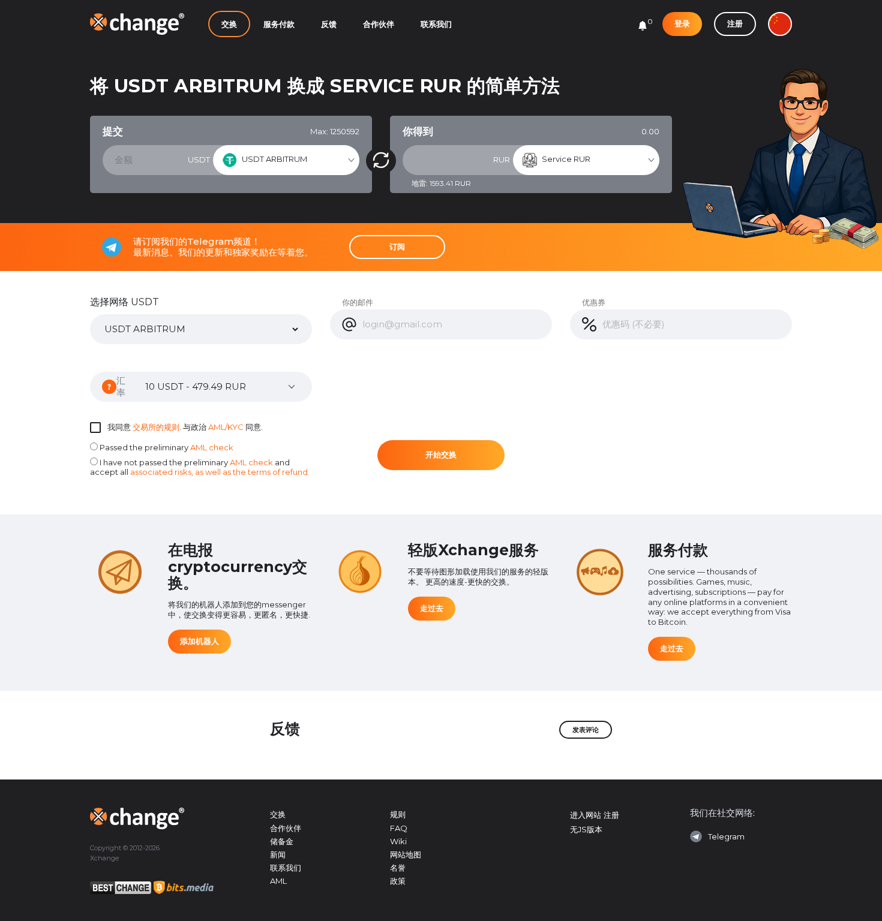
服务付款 (279, 24)
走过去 (431, 608)
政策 (398, 881)
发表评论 (585, 730)
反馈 (329, 24)
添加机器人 (199, 641)
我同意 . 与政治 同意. (185, 427)
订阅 (397, 246)
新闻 (278, 854)
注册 (735, 23)
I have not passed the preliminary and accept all (199, 467)
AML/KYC (226, 427)
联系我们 (436, 24)
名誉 (398, 867)
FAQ (398, 828)
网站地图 (405, 854)
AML (278, 881)
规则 (398, 814)
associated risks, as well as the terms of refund (219, 472)
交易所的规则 (156, 427)
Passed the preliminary (165, 447)
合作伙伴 (378, 24)
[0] (642, 26)
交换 (229, 24)
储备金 (281, 841)
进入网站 (585, 815)
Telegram (726, 836)
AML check (211, 447)
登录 (682, 23)
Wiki (398, 841)
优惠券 (593, 302)
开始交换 (441, 454)
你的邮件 (357, 302)
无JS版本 (586, 829)
